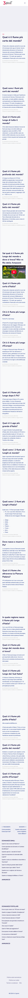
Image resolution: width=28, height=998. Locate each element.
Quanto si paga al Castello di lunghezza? (13, 912)
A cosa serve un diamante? (9, 934)
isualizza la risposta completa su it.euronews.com (12, 798)
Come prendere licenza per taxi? (6, 829)
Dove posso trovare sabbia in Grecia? (12, 931)
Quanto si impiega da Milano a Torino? (12, 875)
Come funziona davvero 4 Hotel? (11, 918)
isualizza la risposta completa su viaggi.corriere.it (12, 417)
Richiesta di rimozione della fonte (11, 60)
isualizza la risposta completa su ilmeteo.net (11, 337)
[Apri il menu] (24, 3)
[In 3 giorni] (7, 3)
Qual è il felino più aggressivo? (10, 928)
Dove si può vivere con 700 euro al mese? (13, 909)
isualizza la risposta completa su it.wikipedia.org (12, 198)
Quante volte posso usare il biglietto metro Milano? (20, 830)
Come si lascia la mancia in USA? (11, 915)
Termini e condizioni (12, 983)
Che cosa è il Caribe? (7, 926)
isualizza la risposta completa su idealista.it (11, 444)
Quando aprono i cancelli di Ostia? (11, 851)
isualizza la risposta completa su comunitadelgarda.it (13, 62)
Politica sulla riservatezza (14, 977)
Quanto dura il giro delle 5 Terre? (11, 867)
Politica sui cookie (14, 980)
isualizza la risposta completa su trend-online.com (12, 768)
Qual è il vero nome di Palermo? (10, 843)
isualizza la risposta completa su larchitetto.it (11, 739)
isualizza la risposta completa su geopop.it (11, 474)
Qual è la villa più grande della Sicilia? (12, 864)
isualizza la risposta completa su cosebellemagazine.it (13, 225)
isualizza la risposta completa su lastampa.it (11, 111)
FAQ (3, 34)
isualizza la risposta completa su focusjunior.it (12, 365)
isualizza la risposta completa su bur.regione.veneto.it (13, 564)
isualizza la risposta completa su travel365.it (11, 665)
